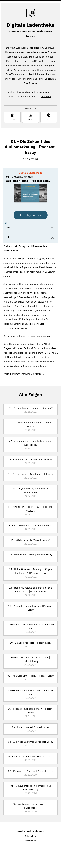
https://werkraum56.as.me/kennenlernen (25, 365)
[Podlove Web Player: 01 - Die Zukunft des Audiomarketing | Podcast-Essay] (30, 205)
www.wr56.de (44, 336)
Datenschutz (30, 836)
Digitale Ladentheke (30, 24)
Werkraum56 (29, 92)
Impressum (30, 840)
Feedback (46, 96)
